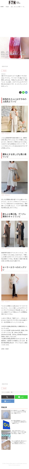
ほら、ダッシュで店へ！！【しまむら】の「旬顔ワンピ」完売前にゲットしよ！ (14, 54)
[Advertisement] (14, 22)
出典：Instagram (5, 133)
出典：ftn (27, 58)
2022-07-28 (5, 66)
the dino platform (16, 465)
